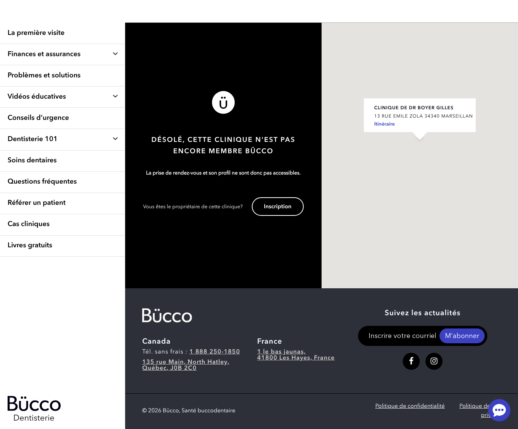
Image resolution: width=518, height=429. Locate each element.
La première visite (36, 33)
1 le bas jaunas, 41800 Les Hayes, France (296, 355)
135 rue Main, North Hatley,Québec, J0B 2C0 (185, 365)
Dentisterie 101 (33, 139)
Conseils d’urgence (38, 118)
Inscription (278, 207)
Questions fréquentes (42, 182)
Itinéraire (384, 124)
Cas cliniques (29, 224)
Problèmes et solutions (44, 75)
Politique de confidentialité (410, 406)
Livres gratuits (30, 245)
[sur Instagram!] (434, 361)
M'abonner (462, 336)
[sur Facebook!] (411, 361)
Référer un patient (37, 203)
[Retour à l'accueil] (167, 315)
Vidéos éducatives (37, 97)
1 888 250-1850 (215, 352)
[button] (419, 148)
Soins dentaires (32, 160)
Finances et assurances (44, 54)
